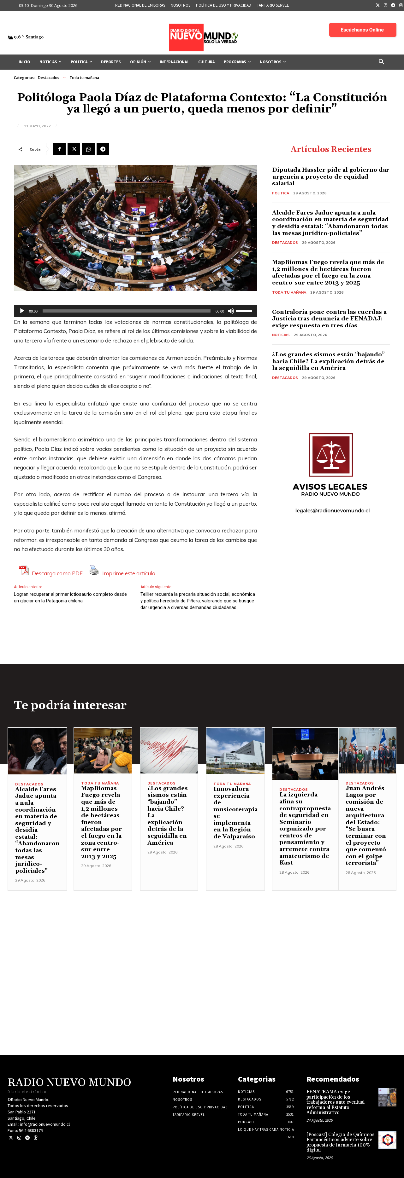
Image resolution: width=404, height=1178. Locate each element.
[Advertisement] (202, 935)
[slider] (245, 310)
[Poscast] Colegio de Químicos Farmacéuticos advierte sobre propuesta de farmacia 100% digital (340, 1142)
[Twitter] (378, 6)
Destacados (48, 77)
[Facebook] (59, 149)
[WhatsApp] (88, 149)
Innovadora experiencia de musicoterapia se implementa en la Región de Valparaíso (235, 812)
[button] (381, 62)
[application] (135, 311)
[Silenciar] (231, 311)
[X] (74, 149)
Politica (280, 193)
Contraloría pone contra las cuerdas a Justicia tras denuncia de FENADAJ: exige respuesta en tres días (329, 318)
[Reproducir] (22, 311)
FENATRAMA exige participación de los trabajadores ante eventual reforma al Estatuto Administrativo (335, 1102)
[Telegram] (393, 6)
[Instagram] (386, 6)
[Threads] (35, 1138)
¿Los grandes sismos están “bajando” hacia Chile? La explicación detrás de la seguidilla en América (328, 361)
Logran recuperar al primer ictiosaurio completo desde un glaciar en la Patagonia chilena (70, 597)
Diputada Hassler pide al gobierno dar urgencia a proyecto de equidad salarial (330, 176)
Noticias (281, 335)
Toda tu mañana (84, 77)
